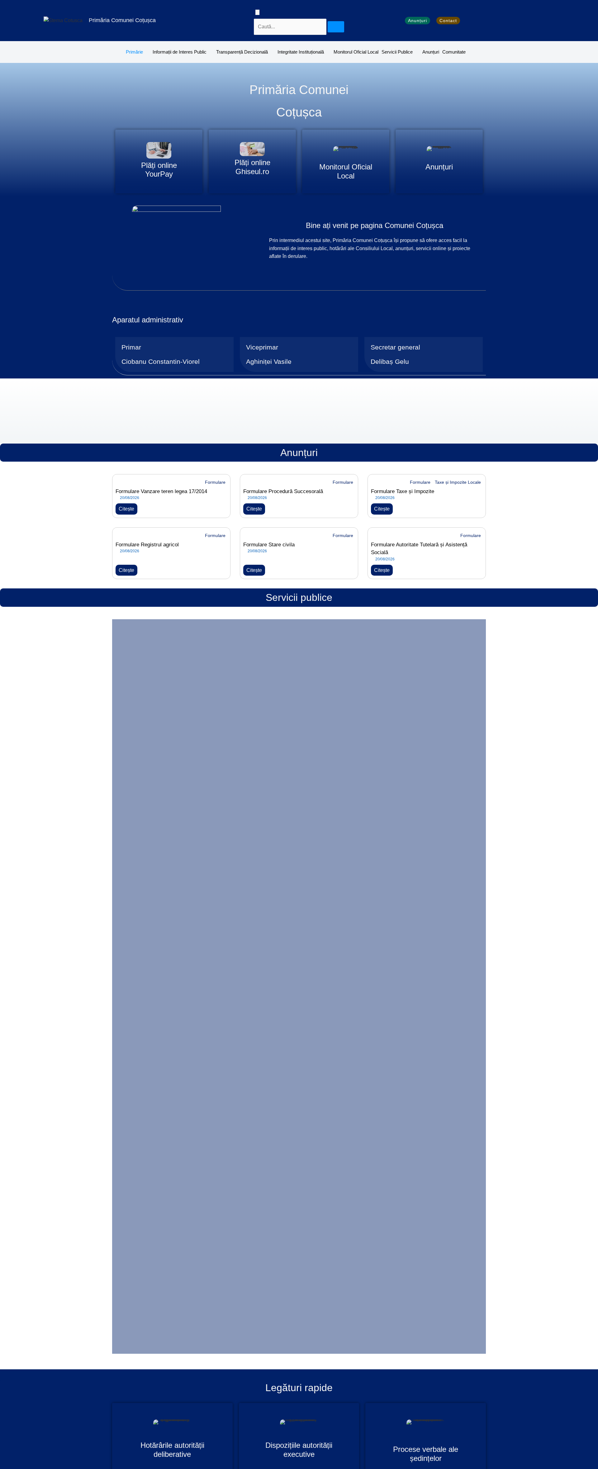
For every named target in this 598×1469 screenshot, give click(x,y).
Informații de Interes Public (179, 52)
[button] (257, 12)
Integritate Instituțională (301, 52)
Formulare (215, 482)
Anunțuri (430, 52)
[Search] (336, 26)
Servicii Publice (397, 52)
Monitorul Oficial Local (356, 52)
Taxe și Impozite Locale (458, 482)
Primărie (134, 52)
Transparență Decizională (242, 52)
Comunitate (454, 52)
